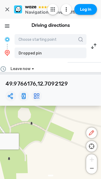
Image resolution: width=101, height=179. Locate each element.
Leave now (20, 69)
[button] (50, 53)
